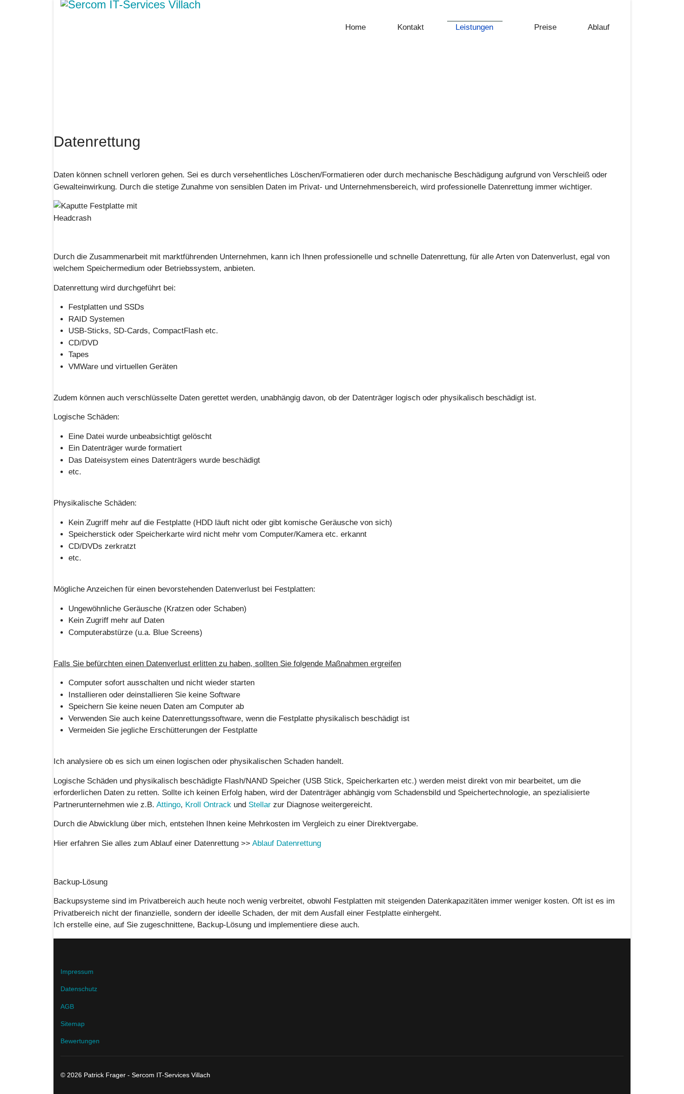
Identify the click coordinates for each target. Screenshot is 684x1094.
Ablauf (598, 27)
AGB (67, 1006)
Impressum (77, 971)
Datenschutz (78, 989)
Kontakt (409, 27)
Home (354, 27)
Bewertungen (80, 1041)
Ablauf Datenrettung (286, 843)
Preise (544, 27)
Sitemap (72, 1023)
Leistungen (473, 27)
